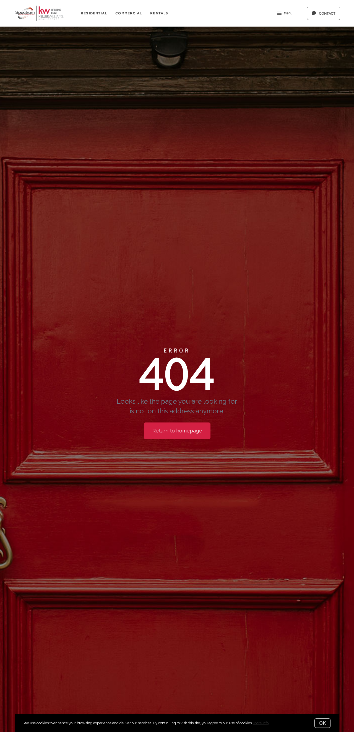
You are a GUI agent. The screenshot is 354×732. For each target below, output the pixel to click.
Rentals (159, 13)
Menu (288, 13)
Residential (94, 13)
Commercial (128, 13)
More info (261, 723)
